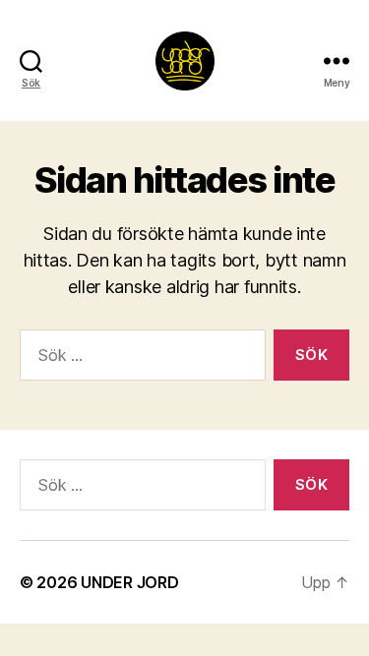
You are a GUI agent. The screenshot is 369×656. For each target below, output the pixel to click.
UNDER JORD (129, 582)
